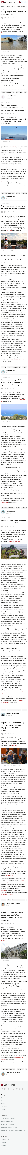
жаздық (3, 890)
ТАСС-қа (9, 230)
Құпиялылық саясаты (7, 1121)
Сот (9, 900)
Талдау (3, 1103)
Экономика (4, 1106)
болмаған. (4, 182)
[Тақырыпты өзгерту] (20, 2)
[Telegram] (8, 18)
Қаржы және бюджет (8, 1069)
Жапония (20, 1069)
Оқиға (2, 1098)
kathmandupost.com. (14, 541)
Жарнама (3, 1145)
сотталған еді (9, 875)
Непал (4, 710)
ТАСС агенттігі (12, 146)
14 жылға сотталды (7, 894)
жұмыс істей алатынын (17, 360)
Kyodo (3, 940)
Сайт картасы (5, 1139)
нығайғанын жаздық (12, 1064)
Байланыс (3, 1142)
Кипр (18, 193)
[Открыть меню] (25, 2)
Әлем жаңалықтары (8, 92)
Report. (3, 33)
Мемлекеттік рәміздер (7, 1124)
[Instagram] (2, 18)
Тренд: (3, 6)
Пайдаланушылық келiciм (7, 1118)
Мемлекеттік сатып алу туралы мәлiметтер (13, 1130)
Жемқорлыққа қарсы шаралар (9, 1127)
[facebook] (11, 1089)
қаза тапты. (4, 87)
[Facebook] (11, 18)
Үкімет (4, 367)
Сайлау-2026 (9, 6)
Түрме (4, 900)
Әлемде (24, 193)
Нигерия (19, 92)
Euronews (14, 745)
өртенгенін (4, 502)
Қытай (25, 710)
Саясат (3, 1100)
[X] (14, 18)
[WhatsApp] (5, 18)
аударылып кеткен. (10, 167)
